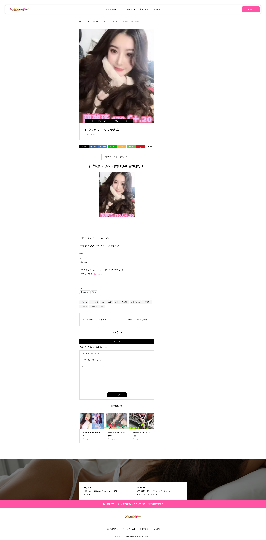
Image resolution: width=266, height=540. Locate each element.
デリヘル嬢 (94, 302)
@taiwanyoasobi (99, 274)
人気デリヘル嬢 (106, 302)
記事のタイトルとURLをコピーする (117, 157)
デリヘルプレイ (103, 121)
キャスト (90, 121)
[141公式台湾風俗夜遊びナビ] (19, 9)
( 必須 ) (90, 353)
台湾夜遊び (147, 302)
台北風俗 (125, 302)
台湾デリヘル (135, 302)
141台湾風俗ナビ (112, 9)
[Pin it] (140, 146)
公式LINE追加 (251, 9)
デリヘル (84, 302)
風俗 (102, 306)
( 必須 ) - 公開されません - (92, 360)
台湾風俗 (84, 306)
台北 (116, 302)
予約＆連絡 (156, 9)
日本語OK (94, 306)
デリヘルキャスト (128, 9)
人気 (116, 121)
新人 (127, 121)
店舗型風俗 (144, 9)
